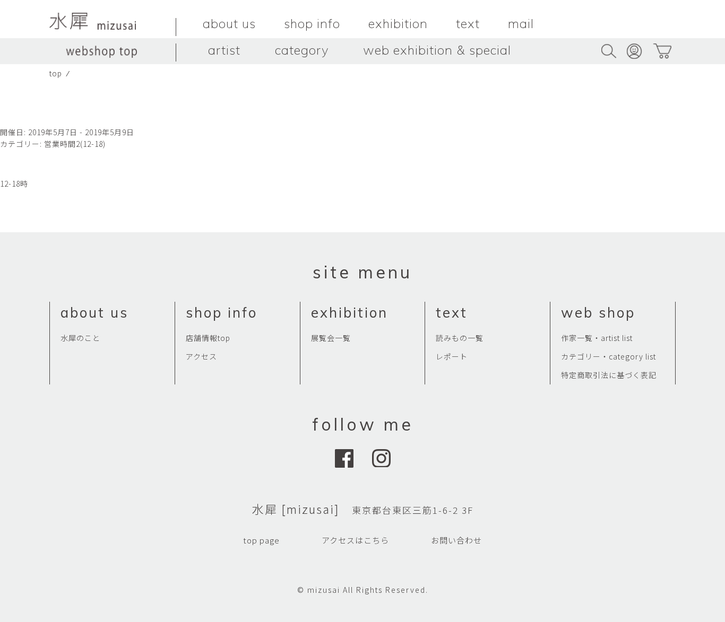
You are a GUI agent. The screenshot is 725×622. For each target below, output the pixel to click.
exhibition (398, 23)
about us (229, 23)
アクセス (201, 356)
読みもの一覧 (460, 337)
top (55, 73)
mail (521, 23)
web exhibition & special (437, 50)
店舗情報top (208, 337)
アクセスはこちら (355, 540)
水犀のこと (80, 337)
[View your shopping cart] (662, 51)
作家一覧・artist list (597, 337)
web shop (598, 312)
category (302, 50)
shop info (312, 23)
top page (261, 540)
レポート (452, 356)
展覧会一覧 (331, 337)
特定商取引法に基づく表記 (609, 375)
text (468, 23)
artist (224, 50)
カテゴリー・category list (608, 356)
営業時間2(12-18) (75, 143)
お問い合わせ (456, 540)
